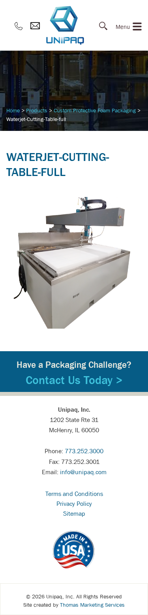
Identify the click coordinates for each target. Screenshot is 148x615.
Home (13, 110)
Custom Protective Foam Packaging (95, 110)
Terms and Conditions (74, 493)
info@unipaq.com (83, 471)
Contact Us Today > (74, 380)
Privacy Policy (74, 503)
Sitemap (74, 513)
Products (36, 110)
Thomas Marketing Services (92, 605)
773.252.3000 (84, 450)
